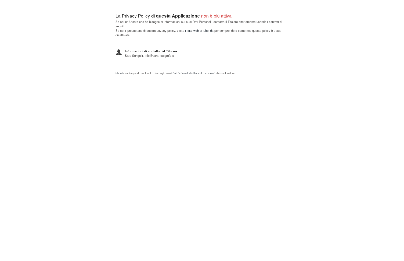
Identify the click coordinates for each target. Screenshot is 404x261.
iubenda (119, 73)
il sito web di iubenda (199, 30)
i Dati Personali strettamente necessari (193, 73)
